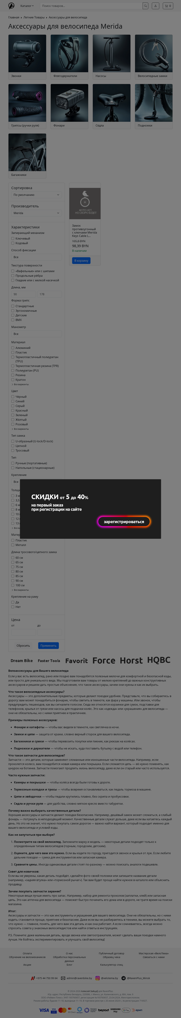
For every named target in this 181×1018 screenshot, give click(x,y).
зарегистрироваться (124, 521)
